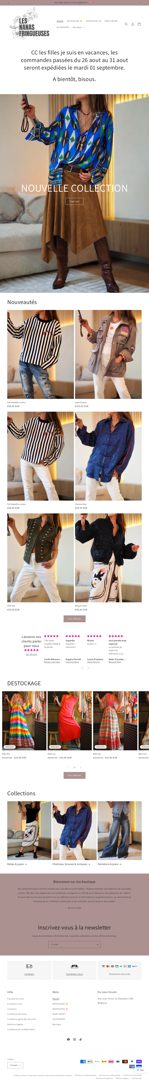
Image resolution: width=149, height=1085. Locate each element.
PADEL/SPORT (59, 1014)
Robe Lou (52, 754)
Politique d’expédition (104, 1078)
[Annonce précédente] (8, 3)
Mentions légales (15, 1024)
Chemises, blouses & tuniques (70, 864)
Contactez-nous (74, 974)
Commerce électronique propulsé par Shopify (54, 1075)
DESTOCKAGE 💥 (60, 1003)
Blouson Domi (81, 606)
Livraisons (12, 1009)
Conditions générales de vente (21, 1019)
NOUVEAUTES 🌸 (60, 1009)
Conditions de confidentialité (21, 1029)
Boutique (57, 1024)
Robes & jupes (15, 864)
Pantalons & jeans (108, 864)
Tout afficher (74, 618)
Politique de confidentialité (109, 1075)
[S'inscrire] (97, 944)
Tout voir (74, 201)
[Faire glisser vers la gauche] (68, 767)
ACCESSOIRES (59, 1019)
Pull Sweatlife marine (16, 402)
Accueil (56, 998)
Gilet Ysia (11, 606)
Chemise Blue (81, 504)
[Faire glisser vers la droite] (81, 767)
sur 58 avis (31, 654)
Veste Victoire (81, 402)
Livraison (29, 974)
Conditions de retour (17, 1014)
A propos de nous (15, 998)
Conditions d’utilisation (132, 1075)
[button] (78, 27)
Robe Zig (97, 754)
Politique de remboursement (85, 1075)
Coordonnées (137, 1078)
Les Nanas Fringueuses (28, 1075)
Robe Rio (6, 754)
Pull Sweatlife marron (16, 504)
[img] (31, 650)
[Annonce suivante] (141, 3)
